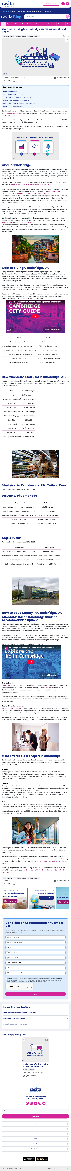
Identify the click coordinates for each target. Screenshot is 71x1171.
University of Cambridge (15, 113)
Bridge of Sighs (7, 222)
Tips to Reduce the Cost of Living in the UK (51, 861)
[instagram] (31, 1103)
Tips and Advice (13, 24)
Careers (61, 24)
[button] (7, 947)
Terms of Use (51, 1168)
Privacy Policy (63, 1168)
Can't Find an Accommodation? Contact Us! (19, 103)
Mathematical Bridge (26, 222)
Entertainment (40, 24)
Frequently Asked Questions (12, 106)
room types (47, 688)
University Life (27, 24)
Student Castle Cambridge (11, 708)
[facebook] (27, 1103)
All (3, 24)
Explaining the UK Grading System (38, 870)
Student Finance (28, 1069)
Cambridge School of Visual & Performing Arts (33, 194)
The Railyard (6, 685)
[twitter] (35, 1103)
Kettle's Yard (31, 214)
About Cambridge (10, 91)
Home (5, 11)
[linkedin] (39, 1103)
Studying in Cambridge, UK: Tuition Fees (17, 97)
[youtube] (43, 1103)
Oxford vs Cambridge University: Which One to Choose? (30, 185)
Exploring (51, 24)
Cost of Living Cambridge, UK (13, 94)
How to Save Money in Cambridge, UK (16, 100)
